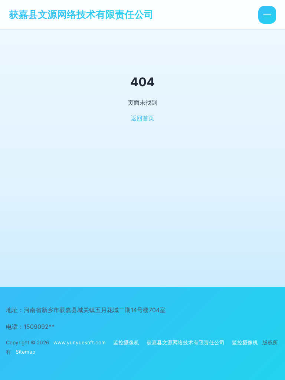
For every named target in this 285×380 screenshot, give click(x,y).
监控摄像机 (126, 342)
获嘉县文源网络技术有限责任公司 (81, 14)
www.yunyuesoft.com (79, 342)
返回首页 (142, 118)
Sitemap (25, 352)
